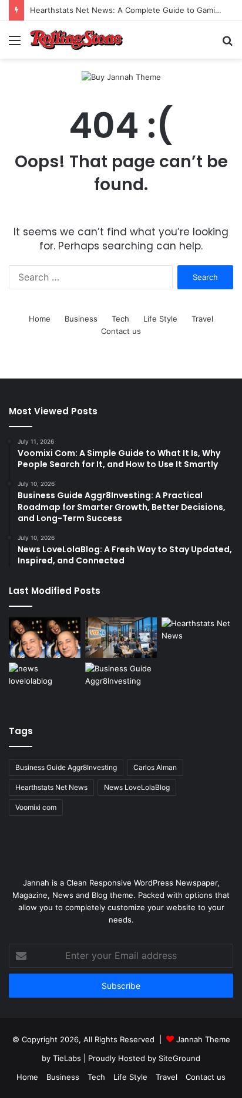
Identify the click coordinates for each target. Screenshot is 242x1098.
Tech (120, 318)
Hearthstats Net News (51, 787)
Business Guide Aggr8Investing (66, 767)
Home (40, 318)
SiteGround (179, 1058)
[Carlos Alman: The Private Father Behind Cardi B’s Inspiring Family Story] (44, 637)
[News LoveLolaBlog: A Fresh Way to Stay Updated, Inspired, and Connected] (44, 683)
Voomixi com (35, 807)
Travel (202, 318)
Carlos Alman (155, 767)
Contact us (121, 331)
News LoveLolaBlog (137, 787)
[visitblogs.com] (76, 39)
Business (81, 318)
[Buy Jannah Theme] (121, 76)
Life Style (160, 318)
